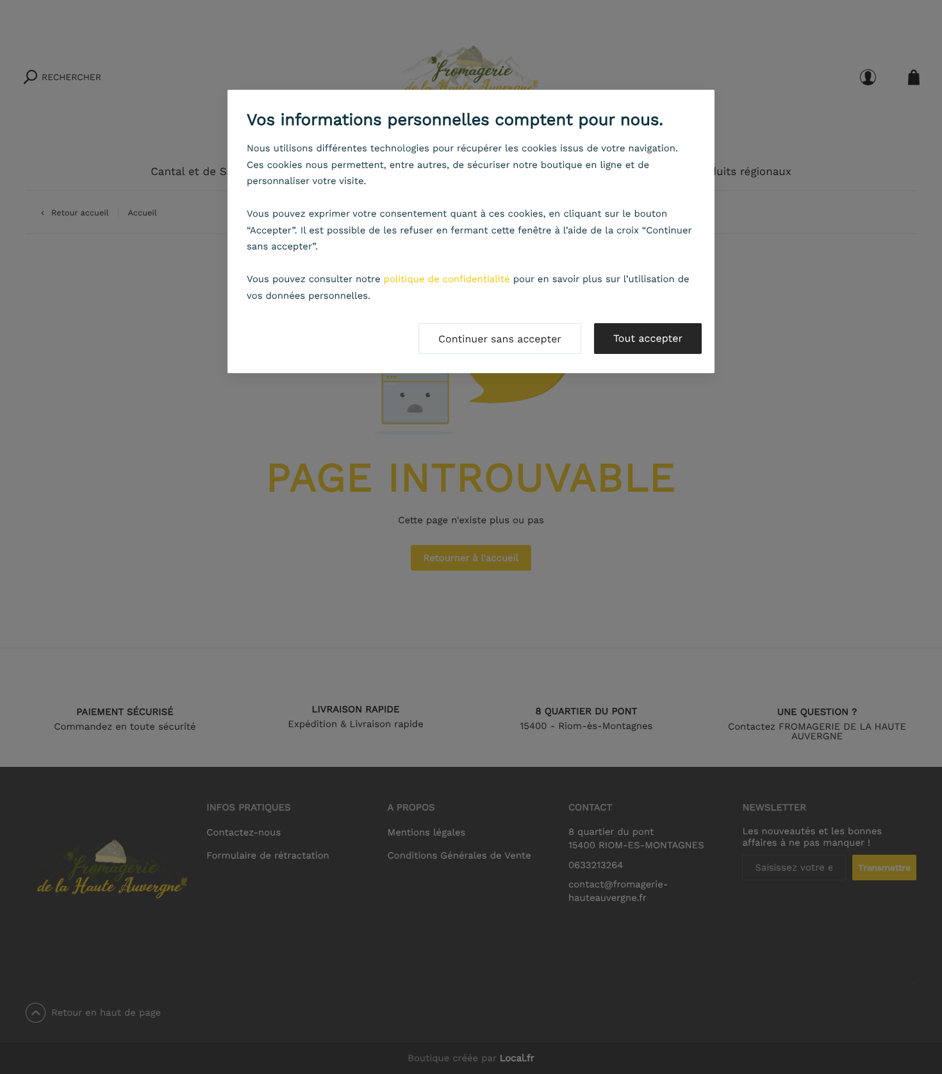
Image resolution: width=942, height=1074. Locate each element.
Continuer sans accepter (499, 339)
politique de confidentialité (447, 279)
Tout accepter (647, 338)
